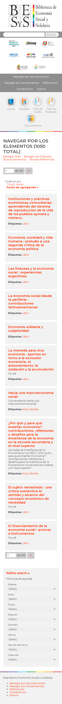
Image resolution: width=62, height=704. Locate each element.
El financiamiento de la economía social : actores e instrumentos (29, 529)
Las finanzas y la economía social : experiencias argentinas (31, 272)
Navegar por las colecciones (31, 76)
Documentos (31, 125)
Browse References (42, 159)
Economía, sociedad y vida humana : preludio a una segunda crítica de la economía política (30, 243)
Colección (13, 655)
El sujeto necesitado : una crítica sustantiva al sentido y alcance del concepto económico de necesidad (30, 494)
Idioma (12, 635)
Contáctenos (25, 89)
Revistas (24, 109)
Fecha (11, 604)
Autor (20, 184)
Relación (12, 614)
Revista (33, 409)
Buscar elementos (14, 159)
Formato (13, 624)
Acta (25, 409)
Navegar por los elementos (22, 82)
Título (11, 184)
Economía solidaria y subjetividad (25, 329)
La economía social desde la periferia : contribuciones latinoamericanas (30, 301)
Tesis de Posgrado (51, 110)
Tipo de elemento (18, 645)
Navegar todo (12, 156)
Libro (26, 223)
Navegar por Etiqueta (38, 156)
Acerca (41, 89)
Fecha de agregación (21, 187)
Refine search (16, 573)
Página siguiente (29, 170)
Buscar (51, 34)
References (50, 82)
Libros (11, 109)
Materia (12, 584)
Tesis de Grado (38, 110)
